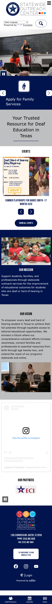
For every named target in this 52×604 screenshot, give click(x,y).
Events (26, 151)
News (45, 602)
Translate (28, 25)
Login (26, 575)
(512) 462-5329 (29, 538)
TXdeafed (8, 467)
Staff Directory (10, 602)
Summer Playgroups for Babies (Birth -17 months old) (26, 202)
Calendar (29, 602)
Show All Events (26, 223)
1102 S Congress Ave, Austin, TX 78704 (26, 535)
